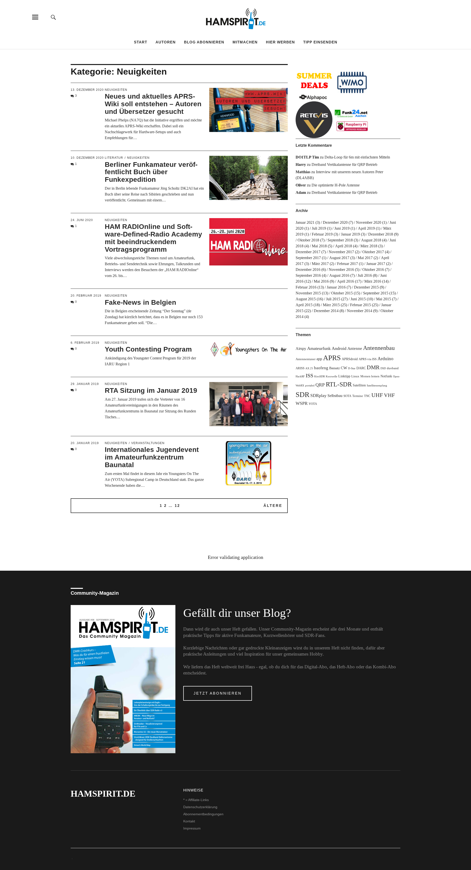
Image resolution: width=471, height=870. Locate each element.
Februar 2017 (347, 264)
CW (344, 368)
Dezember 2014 (326, 311)
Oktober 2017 (373, 252)
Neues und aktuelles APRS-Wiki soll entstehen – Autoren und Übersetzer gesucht (153, 103)
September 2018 (340, 240)
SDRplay (318, 395)
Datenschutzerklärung (200, 807)
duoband (393, 368)
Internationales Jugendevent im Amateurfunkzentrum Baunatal (152, 457)
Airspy (301, 348)
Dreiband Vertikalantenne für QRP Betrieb (344, 164)
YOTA (313, 404)
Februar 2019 (322, 234)
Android (339, 348)
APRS (332, 358)
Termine (357, 396)
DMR (373, 367)
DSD (383, 368)
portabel (309, 385)
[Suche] (53, 17)
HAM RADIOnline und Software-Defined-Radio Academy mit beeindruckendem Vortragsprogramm (153, 238)
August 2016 (339, 275)
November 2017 (341, 252)
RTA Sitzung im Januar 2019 (151, 390)
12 (177, 505)
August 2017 (339, 258)
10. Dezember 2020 (87, 157)
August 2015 (306, 299)
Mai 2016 (321, 281)
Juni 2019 (342, 228)
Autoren (166, 42)
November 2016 (341, 269)
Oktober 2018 (308, 240)
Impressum (192, 828)
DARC (361, 368)
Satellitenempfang (377, 385)
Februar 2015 (360, 305)
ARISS (300, 368)
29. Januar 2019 (85, 384)
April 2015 (304, 305)
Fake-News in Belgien (140, 302)
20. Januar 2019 (85, 443)
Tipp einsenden (320, 42)
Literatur (114, 157)
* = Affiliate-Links (196, 800)
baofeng (321, 368)
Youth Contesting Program (148, 349)
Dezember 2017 (308, 252)
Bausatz (334, 368)
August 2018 (371, 240)
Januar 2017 (375, 264)
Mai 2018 (319, 246)
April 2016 (345, 281)
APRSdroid (350, 359)
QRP (320, 384)
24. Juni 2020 (82, 220)
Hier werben (280, 42)
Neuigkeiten (116, 90)
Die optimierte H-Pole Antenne (336, 185)
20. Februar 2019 (86, 295)
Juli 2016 (365, 275)
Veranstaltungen (148, 443)
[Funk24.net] (352, 119)
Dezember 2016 (308, 269)
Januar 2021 (305, 222)
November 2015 (308, 293)
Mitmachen (245, 42)
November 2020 (368, 222)
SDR (302, 394)
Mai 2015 (383, 299)
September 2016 (308, 275)
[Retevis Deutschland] (314, 119)
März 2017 (320, 264)
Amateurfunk (319, 348)
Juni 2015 (358, 299)
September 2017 (308, 258)
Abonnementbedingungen (203, 814)
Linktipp (344, 376)
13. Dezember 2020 (87, 90)
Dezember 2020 (335, 222)
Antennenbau (379, 348)
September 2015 (375, 293)
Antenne (354, 348)
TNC (367, 396)
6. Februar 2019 (85, 342)
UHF (377, 395)
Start (140, 42)
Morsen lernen (369, 376)
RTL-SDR (339, 384)
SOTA (347, 396)
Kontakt (189, 821)
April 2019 (366, 228)
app (319, 359)
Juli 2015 (333, 299)
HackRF (300, 376)
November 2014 (359, 311)
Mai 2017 (365, 258)
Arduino (385, 358)
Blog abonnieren (204, 42)
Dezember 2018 (380, 234)
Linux (355, 376)
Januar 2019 (350, 234)
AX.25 (309, 368)
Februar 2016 (306, 287)
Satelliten (359, 385)
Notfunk (386, 376)
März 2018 (368, 246)
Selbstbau (334, 396)
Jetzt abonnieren (218, 693)
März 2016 (372, 281)
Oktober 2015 (342, 293)
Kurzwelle (331, 376)
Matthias (303, 172)
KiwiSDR (319, 376)
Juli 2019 (319, 228)
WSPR (302, 403)
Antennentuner (305, 359)
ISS (309, 376)
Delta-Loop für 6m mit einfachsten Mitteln (357, 157)
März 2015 (331, 305)
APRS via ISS (368, 359)
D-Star (351, 368)
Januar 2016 (336, 287)
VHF (389, 395)
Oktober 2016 (373, 269)
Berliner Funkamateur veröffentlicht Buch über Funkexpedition (151, 172)
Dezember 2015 (366, 287)
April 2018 (343, 246)
